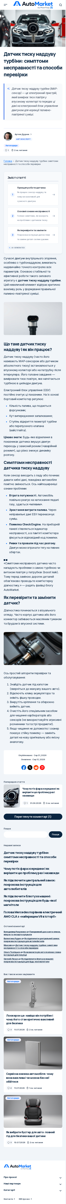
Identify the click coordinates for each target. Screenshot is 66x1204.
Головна (8, 161)
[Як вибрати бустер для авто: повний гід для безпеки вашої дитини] (33, 1111)
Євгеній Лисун (11, 959)
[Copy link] (42, 767)
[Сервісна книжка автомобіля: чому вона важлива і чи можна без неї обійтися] (33, 1053)
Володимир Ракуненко (15, 931)
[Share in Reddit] (36, 767)
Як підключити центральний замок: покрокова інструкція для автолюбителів (30, 884)
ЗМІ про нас (24, 1199)
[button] (5, 5)
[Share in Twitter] (30, 767)
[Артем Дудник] (8, 136)
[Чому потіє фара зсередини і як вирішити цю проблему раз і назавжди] (12, 796)
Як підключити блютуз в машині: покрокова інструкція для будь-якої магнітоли (30, 900)
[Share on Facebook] (24, 767)
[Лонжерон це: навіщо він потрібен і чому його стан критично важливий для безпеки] (33, 994)
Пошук (7, 828)
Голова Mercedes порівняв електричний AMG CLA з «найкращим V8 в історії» (33, 914)
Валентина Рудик (12, 938)
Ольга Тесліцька (12, 952)
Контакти (8, 1199)
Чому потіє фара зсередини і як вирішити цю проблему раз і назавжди (31, 871)
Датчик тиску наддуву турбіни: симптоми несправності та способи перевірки (30, 857)
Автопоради (11, 145)
